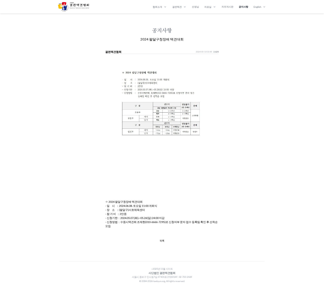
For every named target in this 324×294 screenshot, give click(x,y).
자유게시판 (227, 6)
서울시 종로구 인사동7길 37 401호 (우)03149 (155, 276)
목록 (162, 240)
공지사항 (243, 6)
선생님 (195, 6)
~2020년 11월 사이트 (162, 268)
